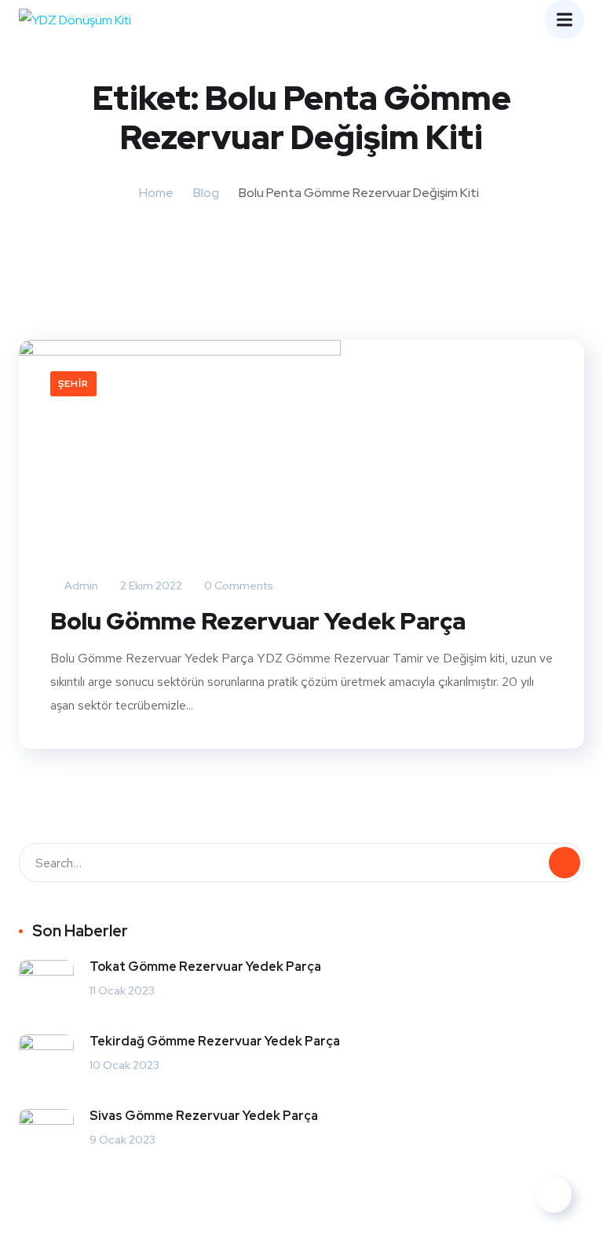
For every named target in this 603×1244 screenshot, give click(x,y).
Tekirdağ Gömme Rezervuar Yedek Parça (215, 1041)
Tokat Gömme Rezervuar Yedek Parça (205, 966)
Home (156, 192)
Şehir (73, 384)
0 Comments (237, 585)
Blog (206, 192)
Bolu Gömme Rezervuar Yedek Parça (258, 621)
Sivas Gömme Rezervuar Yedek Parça (204, 1115)
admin (80, 585)
